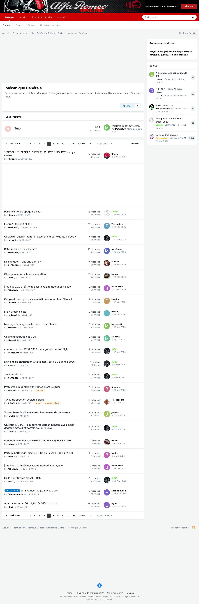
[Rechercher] (193, 17)
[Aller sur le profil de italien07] (107, 313)
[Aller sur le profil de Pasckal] (107, 301)
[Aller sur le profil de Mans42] (107, 338)
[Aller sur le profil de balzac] (107, 442)
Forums (6, 25)
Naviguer (9, 17)
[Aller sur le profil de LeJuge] (151, 74)
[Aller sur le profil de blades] (107, 455)
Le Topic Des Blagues (167, 135)
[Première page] (6, 144)
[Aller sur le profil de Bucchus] (107, 389)
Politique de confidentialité (90, 593)
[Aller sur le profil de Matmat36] (107, 127)
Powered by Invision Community (99, 599)
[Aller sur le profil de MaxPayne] (107, 251)
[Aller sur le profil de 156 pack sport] (151, 107)
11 (68, 144)
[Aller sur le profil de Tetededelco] (107, 226)
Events (19, 25)
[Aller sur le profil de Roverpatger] (151, 136)
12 (74, 144)
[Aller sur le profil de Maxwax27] (107, 326)
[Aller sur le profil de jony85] (107, 414)
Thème (69, 593)
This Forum (181, 17)
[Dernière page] (91, 144)
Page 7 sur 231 (104, 144)
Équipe (31, 25)
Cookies (130, 593)
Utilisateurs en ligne (50, 25)
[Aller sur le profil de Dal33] (151, 90)
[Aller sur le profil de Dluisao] (107, 263)
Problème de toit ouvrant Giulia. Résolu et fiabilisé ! (137, 125)
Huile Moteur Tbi (164, 105)
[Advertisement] (59, 61)
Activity (23, 17)
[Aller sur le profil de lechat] (107, 276)
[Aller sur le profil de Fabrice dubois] (107, 492)
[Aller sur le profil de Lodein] (107, 213)
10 (63, 144)
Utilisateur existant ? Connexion (161, 6)
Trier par (135, 144)
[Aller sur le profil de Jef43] (107, 238)
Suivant (82, 144)
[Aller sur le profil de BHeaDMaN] (107, 288)
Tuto (17, 128)
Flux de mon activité (42, 17)
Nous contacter (115, 593)
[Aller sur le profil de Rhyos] (107, 155)
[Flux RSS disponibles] (193, 528)
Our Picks (62, 17)
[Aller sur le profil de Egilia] (107, 505)
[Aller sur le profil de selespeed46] (107, 401)
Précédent (16, 144)
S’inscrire (189, 6)
